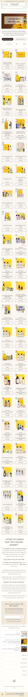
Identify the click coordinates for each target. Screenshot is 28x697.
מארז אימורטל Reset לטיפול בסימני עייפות (20, 296)
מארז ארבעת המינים (7, 109)
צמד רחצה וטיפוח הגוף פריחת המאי (7, 435)
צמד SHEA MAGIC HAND (7, 319)
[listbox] (7, 44)
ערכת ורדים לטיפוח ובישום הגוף (21, 226)
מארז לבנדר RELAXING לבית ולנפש (7, 482)
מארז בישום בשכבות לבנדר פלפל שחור (7, 528)
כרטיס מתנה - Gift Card (20, 63)
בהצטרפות (22, 693)
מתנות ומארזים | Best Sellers (15, 11)
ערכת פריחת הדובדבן (20, 411)
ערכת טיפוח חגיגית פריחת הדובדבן (21, 87)
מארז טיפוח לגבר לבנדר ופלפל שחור (20, 505)
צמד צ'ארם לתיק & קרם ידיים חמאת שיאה (7, 134)
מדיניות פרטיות (24, 679)
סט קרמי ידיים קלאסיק (7, 225)
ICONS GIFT (20, 180)
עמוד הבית (25, 11)
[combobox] (14, 7)
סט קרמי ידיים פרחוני (21, 203)
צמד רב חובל (20, 527)
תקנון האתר (25, 677)
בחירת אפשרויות (20, 67)
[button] (26, 4)
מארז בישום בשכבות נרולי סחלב (7, 273)
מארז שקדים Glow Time (7, 156)
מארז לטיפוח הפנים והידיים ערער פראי (21, 435)
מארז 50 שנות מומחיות (20, 133)
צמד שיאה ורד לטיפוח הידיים (7, 411)
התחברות (17, 693)
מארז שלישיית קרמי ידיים (7, 504)
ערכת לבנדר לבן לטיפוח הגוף (20, 248)
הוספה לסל (7, 67)
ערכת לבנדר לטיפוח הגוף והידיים (21, 482)
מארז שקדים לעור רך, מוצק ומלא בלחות (7, 249)
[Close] (2, 1)
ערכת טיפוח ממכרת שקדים (7, 203)
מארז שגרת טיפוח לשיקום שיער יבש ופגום (21, 389)
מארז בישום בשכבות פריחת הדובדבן (20, 365)
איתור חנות (25, 680)
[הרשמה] (5, 617)
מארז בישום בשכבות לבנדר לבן (20, 342)
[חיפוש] (2, 7)
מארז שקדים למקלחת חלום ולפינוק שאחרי (7, 296)
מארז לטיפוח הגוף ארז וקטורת (7, 389)
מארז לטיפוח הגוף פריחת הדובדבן (20, 458)
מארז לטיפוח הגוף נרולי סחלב (7, 341)
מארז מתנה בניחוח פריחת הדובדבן (21, 273)
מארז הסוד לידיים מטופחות (20, 319)
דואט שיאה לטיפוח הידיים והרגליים (20, 110)
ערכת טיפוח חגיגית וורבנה (7, 364)
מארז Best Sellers (7, 178)
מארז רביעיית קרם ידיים (7, 86)
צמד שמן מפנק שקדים (7, 63)
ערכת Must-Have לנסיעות (20, 156)
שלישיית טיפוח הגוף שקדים (7, 457)
